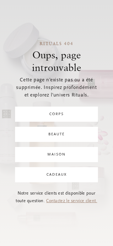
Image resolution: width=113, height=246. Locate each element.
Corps (56, 114)
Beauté (56, 134)
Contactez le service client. (71, 201)
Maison (56, 154)
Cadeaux (56, 175)
